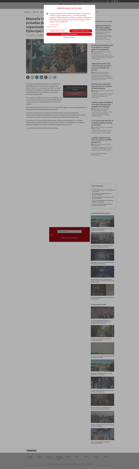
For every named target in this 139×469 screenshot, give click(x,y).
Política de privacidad (83, 235)
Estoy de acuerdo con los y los (70, 235)
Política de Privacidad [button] (52, 26)
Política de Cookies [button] (54, 24)
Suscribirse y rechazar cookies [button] (80, 31)
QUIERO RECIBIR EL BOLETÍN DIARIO (69, 238)
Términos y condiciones (70, 235)
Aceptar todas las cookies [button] (57, 31)
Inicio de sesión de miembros (69, 34)
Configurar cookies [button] (69, 37)
